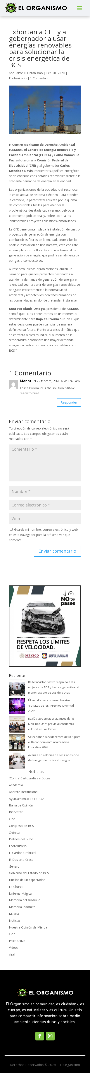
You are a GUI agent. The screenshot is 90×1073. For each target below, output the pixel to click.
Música (14, 914)
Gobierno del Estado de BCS (29, 873)
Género (14, 866)
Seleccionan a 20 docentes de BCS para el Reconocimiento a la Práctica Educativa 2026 (54, 742)
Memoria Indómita (22, 907)
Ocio (12, 934)
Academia (16, 785)
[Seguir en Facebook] (39, 1036)
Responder (69, 402)
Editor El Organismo (29, 73)
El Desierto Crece (21, 859)
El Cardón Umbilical (22, 853)
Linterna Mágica (20, 893)
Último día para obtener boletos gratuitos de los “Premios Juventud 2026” (51, 705)
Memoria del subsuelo (24, 900)
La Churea (16, 887)
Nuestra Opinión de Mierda (28, 927)
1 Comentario (40, 78)
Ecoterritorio (18, 78)
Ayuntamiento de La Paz (26, 799)
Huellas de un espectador (27, 880)
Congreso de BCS (21, 826)
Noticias (15, 920)
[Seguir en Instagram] (50, 1036)
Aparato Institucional (23, 792)
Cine (12, 819)
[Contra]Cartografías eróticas (29, 778)
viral (12, 954)
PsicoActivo (17, 941)
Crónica (14, 832)
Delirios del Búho (21, 839)
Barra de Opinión (21, 805)
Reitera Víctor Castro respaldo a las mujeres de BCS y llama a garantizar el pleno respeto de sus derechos (53, 687)
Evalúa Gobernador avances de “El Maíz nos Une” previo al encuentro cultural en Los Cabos (51, 724)
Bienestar (15, 812)
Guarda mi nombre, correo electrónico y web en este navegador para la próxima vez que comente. (43, 534)
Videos (13, 947)
